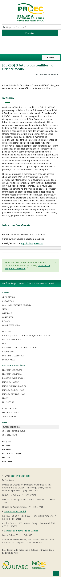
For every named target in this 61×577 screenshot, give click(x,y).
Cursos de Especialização (13, 431)
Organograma (8, 352)
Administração (9, 297)
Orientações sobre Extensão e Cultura (19, 348)
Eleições (6, 321)
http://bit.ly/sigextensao (32, 243)
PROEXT (5, 398)
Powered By (24, 565)
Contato (7, 461)
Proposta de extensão (12, 370)
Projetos (7, 441)
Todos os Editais (9, 417)
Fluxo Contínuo (9, 409)
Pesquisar (30, 33)
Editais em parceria (10, 382)
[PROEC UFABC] (30, 12)
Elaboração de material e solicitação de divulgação (26, 336)
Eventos (6, 445)
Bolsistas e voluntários (13, 378)
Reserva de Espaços (12, 453)
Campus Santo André (15, 511)
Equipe (5, 344)
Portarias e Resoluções (13, 356)
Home (21, 283)
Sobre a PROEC (8, 360)
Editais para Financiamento (14, 386)
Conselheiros (8, 317)
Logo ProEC (7, 332)
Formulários (8, 402)
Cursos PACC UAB (9, 435)
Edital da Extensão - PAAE (13, 394)
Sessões (5, 309)
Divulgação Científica (12, 340)
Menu (51, 57)
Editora (6, 457)
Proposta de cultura (11, 374)
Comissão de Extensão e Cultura (16, 305)
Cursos (30, 283)
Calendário (7, 313)
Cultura (6, 449)
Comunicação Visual (11, 325)
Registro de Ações (10, 413)
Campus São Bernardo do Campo (21, 530)
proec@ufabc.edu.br (20, 475)
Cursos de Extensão (45, 283)
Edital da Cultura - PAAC (13, 390)
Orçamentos (8, 301)
